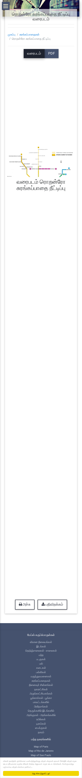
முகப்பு (11, 34)
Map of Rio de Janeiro (41, 750)
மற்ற (41, 655)
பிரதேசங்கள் (41, 706)
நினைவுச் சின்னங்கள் (41, 684)
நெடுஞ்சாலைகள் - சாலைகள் (41, 650)
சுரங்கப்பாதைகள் (29, 34)
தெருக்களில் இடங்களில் (41, 710)
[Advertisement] (41, 99)
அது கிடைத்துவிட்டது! (41, 773)
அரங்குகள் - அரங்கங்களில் (41, 715)
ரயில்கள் (41, 719)
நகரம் (41, 732)
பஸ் (41, 663)
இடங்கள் (41, 646)
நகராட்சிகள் (41, 689)
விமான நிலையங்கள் (41, 642)
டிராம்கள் (41, 723)
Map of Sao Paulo (41, 755)
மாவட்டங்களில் (41, 702)
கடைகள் (41, 667)
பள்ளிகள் (41, 672)
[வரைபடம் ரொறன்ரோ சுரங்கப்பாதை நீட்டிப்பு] (41, 161)
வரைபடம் (34, 53)
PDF (51, 53)
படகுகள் (41, 659)
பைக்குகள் (41, 727)
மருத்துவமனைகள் (41, 676)
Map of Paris (41, 746)
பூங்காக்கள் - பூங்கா (41, 697)
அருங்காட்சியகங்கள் (41, 693)
